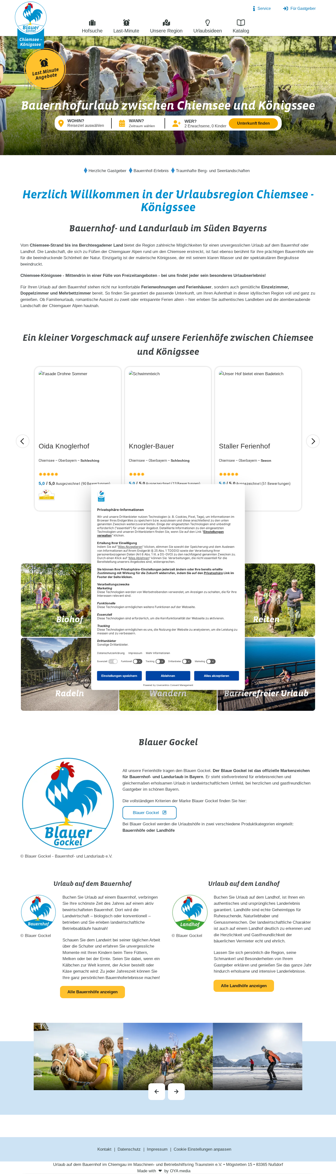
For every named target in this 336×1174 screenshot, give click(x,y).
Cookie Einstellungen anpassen (202, 1149)
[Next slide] (176, 1091)
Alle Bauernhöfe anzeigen (92, 992)
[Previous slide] (156, 1091)
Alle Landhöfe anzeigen (244, 985)
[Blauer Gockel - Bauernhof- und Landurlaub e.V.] (31, 24)
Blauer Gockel (146, 812)
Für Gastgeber (303, 8)
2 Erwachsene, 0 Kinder (205, 126)
